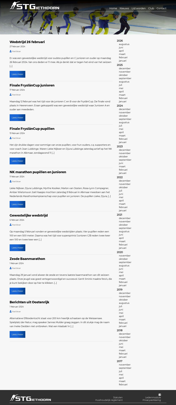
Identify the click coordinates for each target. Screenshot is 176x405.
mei (121, 88)
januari (122, 60)
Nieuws (124, 8)
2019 (119, 289)
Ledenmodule (153, 397)
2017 (119, 361)
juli (120, 85)
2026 (120, 40)
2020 (120, 252)
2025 (120, 64)
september (125, 78)
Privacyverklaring (152, 400)
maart (122, 54)
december (124, 68)
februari (123, 57)
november (124, 71)
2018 (119, 330)
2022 (120, 177)
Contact (161, 8)
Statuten (118, 397)
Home (113, 8)
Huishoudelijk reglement (109, 400)
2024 (120, 105)
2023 (120, 146)
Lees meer (17, 74)
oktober (123, 75)
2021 (119, 214)
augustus (124, 44)
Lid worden (139, 8)
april (121, 51)
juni (121, 47)
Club (151, 8)
